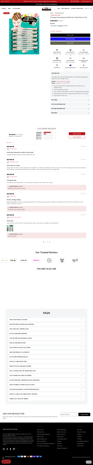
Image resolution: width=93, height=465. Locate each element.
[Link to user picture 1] (10, 228)
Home (51, 13)
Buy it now (70, 43)
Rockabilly (58, 83)
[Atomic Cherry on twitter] (75, 1)
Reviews (79, 434)
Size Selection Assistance (43, 445)
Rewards (54, 112)
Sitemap (59, 441)
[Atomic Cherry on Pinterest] (78, 1)
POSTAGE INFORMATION (58, 104)
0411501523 (6, 1)
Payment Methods (61, 429)
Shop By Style (80, 443)
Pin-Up (63, 83)
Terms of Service (61, 434)
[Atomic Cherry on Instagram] (72, 1)
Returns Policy (40, 436)
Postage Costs (40, 432)
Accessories (16, 8)
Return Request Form (42, 439)
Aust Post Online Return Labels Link (45, 443)
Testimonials (80, 445)
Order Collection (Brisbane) (43, 434)
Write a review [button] (77, 133)
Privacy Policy (60, 436)
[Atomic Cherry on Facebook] (73, 1)
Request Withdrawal (62, 448)
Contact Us (59, 445)
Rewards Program (81, 432)
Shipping (61, 25)
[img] (10, 146)
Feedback (79, 436)
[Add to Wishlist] (21, 292)
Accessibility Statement (83, 441)
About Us (59, 443)
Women (3, 8)
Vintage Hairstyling (61, 81)
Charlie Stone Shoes (77, 8)
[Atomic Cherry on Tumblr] (76, 1)
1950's (68, 83)
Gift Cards (79, 429)
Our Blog (79, 439)
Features (54, 100)
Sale (58, 8)
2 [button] (45, 242)
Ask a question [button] (77, 137)
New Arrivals (65, 8)
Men (9, 8)
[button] (54, 21)
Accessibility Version (62, 439)
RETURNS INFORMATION (58, 108)
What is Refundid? (41, 441)
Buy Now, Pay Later (61, 432)
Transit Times (40, 429)
